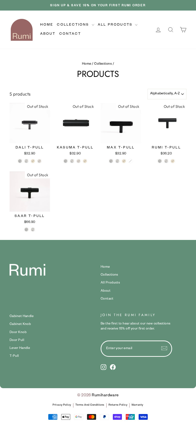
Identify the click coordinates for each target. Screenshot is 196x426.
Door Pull (17, 340)
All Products (116, 25)
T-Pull (14, 356)
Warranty (137, 405)
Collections (73, 25)
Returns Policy (118, 405)
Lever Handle (20, 348)
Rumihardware (105, 396)
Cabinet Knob (20, 324)
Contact (70, 34)
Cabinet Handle (21, 316)
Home (47, 25)
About (48, 34)
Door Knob (18, 333)
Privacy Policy (62, 405)
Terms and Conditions (89, 405)
